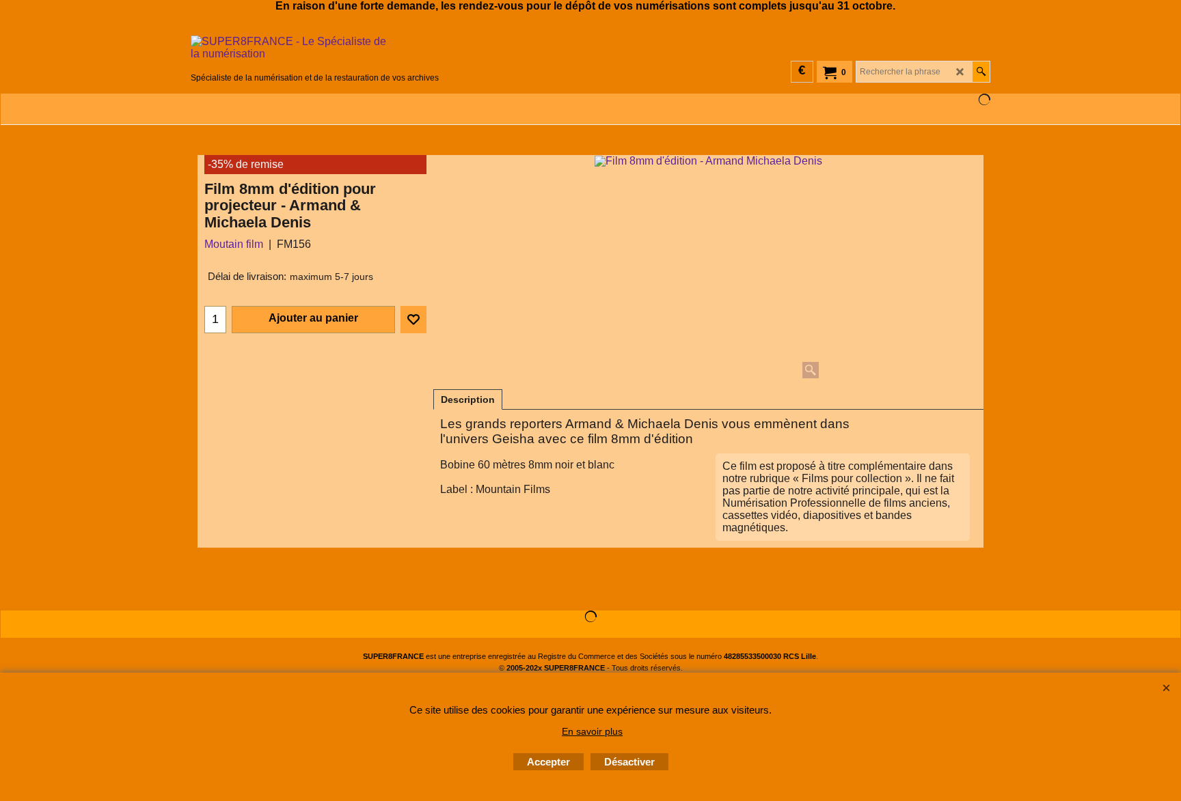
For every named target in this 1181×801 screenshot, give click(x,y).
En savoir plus (592, 731)
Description (468, 399)
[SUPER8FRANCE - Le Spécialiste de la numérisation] (315, 53)
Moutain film (233, 244)
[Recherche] (981, 71)
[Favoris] (413, 320)
